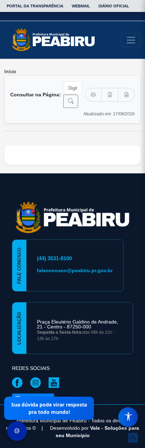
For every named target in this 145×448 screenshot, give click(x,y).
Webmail (81, 6)
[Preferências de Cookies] (17, 431)
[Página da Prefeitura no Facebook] (19, 382)
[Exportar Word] (126, 95)
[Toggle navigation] (131, 40)
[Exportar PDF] (109, 95)
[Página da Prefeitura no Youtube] (56, 382)
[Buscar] (70, 101)
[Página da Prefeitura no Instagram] (37, 382)
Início (10, 71)
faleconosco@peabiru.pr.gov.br (75, 270)
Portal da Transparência (35, 6)
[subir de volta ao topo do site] (133, 438)
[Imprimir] (93, 95)
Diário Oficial (114, 6)
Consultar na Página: (35, 94)
